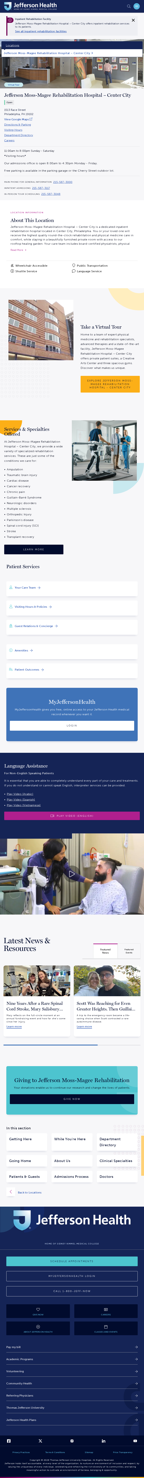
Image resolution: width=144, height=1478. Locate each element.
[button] (51, 1045)
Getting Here (20, 1139)
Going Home (20, 1161)
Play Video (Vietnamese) (24, 805)
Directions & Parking (17, 124)
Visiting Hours (13, 130)
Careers (9, 140)
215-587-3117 (41, 188)
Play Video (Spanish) (21, 799)
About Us (62, 1161)
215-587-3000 (62, 182)
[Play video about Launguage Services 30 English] (72, 873)
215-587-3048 (50, 194)
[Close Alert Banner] (133, 20)
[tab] (105, 951)
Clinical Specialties (116, 1161)
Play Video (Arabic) (20, 794)
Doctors (107, 1176)
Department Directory (18, 135)
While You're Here (70, 1139)
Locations (12, 45)
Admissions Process (71, 1176)
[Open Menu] (136, 6)
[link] (41, 31)
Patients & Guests (24, 1176)
